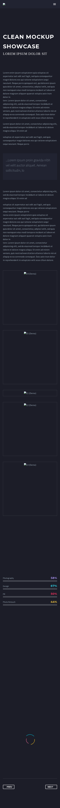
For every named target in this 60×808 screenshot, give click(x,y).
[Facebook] (5, 769)
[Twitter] (10, 769)
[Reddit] (31, 769)
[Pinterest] (15, 769)
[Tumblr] (20, 769)
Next (50, 787)
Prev (9, 787)
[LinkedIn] (26, 769)
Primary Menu (54, 4)
